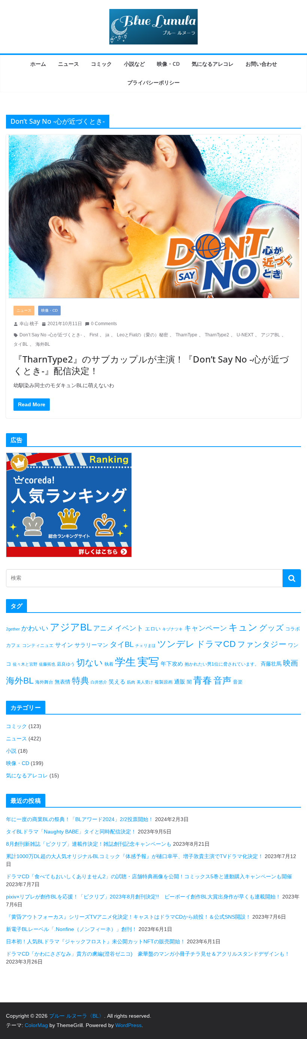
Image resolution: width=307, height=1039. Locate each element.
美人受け (145, 682)
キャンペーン (205, 628)
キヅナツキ (172, 629)
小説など (134, 63)
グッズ (271, 627)
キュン (243, 627)
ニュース (68, 63)
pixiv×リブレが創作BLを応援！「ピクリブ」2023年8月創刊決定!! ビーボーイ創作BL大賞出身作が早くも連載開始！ (143, 897)
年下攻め (172, 663)
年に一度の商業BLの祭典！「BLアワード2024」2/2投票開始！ (80, 819)
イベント (129, 628)
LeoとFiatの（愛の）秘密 (142, 334)
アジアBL (270, 334)
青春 (202, 680)
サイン (64, 645)
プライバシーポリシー (153, 82)
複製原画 (164, 682)
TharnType (186, 334)
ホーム (38, 63)
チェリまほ (145, 645)
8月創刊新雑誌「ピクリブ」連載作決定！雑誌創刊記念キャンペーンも (88, 844)
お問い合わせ (261, 63)
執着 (108, 664)
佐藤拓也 (47, 664)
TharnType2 (217, 334)
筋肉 (131, 682)
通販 (179, 681)
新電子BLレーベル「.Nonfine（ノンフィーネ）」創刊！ (71, 929)
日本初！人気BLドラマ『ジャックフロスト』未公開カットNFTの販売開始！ (95, 941)
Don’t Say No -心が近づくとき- (50, 334)
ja (107, 334)
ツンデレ (176, 644)
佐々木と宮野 (25, 664)
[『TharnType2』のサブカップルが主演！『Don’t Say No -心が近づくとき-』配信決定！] (153, 216)
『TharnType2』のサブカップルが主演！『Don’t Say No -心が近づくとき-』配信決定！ (151, 365)
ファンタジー (261, 644)
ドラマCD (216, 644)
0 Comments (104, 323)
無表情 (62, 682)
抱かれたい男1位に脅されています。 (222, 664)
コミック (101, 63)
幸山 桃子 (29, 323)
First (93, 334)
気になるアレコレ (213, 63)
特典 (80, 680)
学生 (125, 662)
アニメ (103, 628)
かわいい (34, 628)
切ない (89, 663)
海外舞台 (44, 682)
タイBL (20, 344)
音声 (222, 680)
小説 (11, 751)
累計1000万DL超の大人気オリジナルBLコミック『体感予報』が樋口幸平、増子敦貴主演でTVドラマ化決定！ (134, 856)
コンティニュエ (38, 645)
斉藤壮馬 (271, 664)
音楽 (238, 682)
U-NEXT (245, 334)
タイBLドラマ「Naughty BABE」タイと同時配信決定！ (71, 832)
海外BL (43, 344)
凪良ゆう (66, 664)
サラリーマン (91, 645)
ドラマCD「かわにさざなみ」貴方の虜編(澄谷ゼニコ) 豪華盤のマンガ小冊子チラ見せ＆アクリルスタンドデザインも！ (148, 954)
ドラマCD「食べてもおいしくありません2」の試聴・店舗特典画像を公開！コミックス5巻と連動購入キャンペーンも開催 (149, 876)
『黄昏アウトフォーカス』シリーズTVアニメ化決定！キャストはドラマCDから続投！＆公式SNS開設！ (128, 917)
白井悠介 (99, 682)
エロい (153, 629)
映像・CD (168, 63)
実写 (148, 662)
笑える (117, 681)
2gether (13, 629)
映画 (290, 663)
